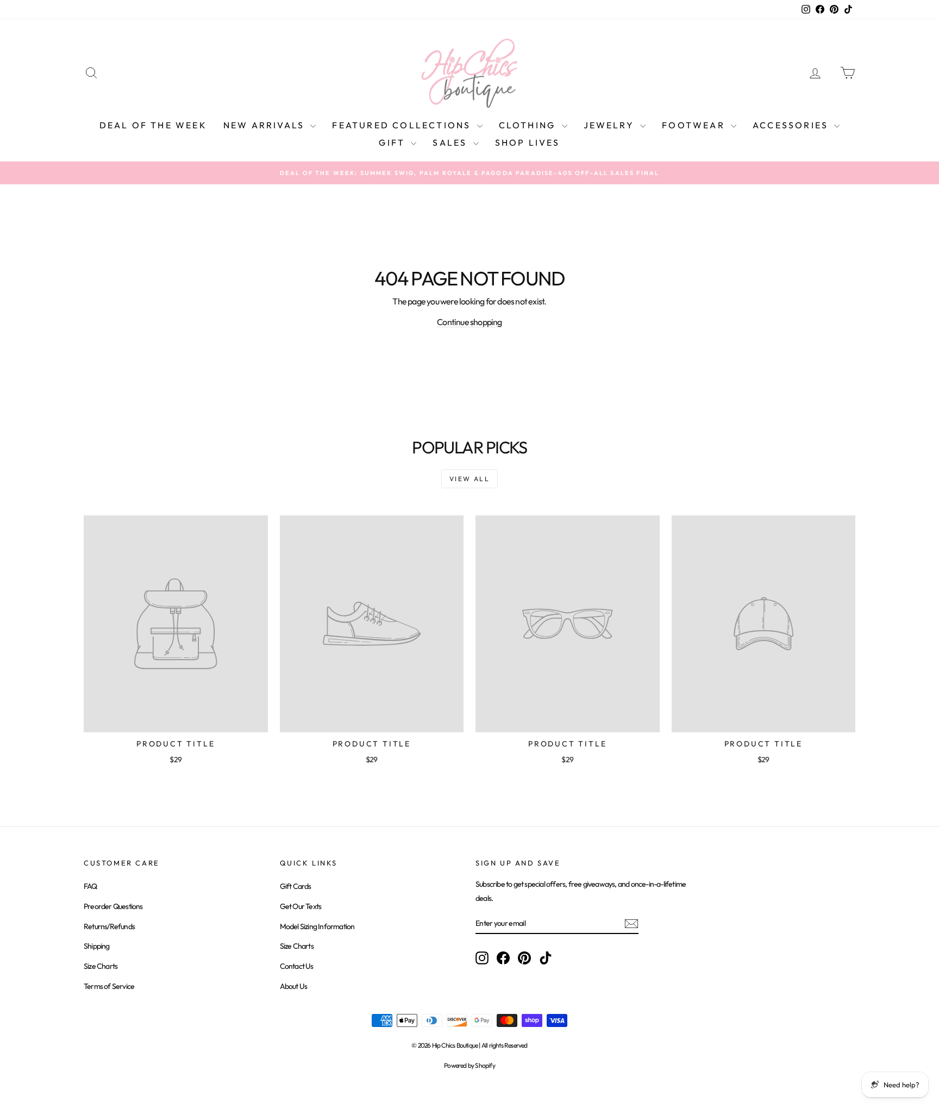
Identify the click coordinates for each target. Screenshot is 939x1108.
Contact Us (297, 966)
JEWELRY (611, 125)
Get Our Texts (301, 906)
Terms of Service (109, 986)
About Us (294, 986)
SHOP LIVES (527, 142)
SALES (451, 142)
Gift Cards (295, 886)
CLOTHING (529, 125)
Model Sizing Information (317, 926)
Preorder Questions (113, 906)
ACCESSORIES (792, 125)
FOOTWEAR (695, 125)
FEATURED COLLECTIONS (403, 125)
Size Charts (100, 966)
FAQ (90, 886)
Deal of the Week (153, 125)
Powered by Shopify (469, 1065)
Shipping (97, 946)
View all (469, 479)
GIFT (393, 142)
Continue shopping (469, 321)
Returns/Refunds (109, 926)
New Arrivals (265, 125)
